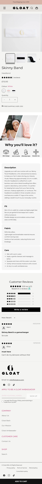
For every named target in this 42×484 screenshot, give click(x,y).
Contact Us (6, 441)
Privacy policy (11, 468)
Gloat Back (6, 421)
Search (4, 454)
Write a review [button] (21, 310)
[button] (4, 8)
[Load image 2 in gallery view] (21, 58)
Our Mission (6, 426)
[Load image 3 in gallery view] (31, 58)
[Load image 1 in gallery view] (10, 58)
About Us (5, 416)
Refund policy (33, 468)
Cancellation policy (22, 471)
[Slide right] (39, 59)
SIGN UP (33, 396)
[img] (7, 324)
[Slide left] (2, 59)
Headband (6, 73)
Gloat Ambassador (9, 431)
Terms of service (22, 468)
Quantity (5, 95)
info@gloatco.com (16, 380)
